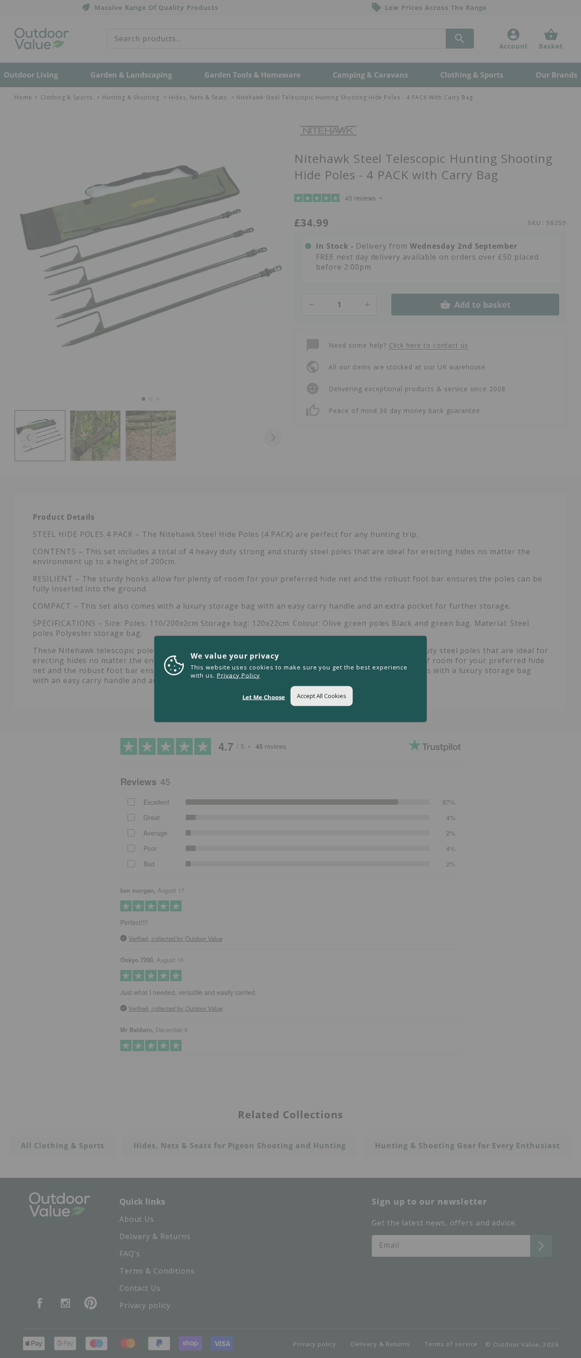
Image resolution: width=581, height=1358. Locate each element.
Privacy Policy (238, 675)
